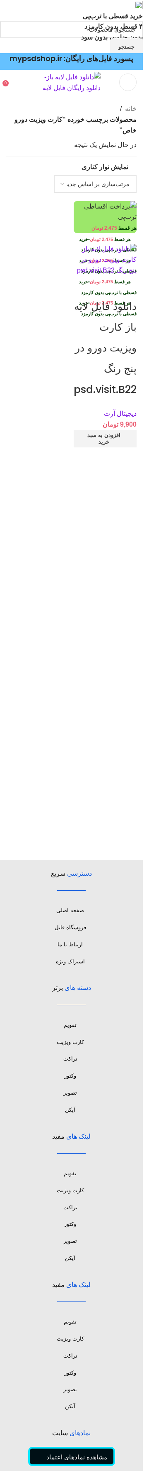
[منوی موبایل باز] (128, 82)
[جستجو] (14, 82)
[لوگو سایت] (72, 82)
